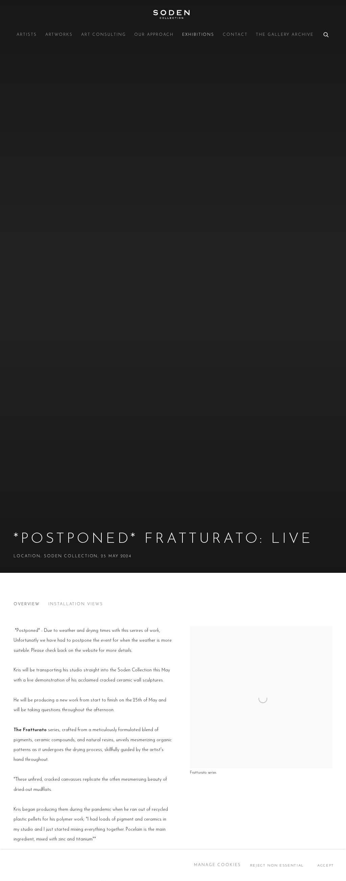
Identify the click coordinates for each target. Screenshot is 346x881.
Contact (235, 35)
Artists (26, 35)
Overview (27, 604)
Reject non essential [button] (277, 865)
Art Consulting (103, 35)
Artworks (59, 35)
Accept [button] (325, 865)
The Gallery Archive (284, 35)
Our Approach (154, 35)
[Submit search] (326, 33)
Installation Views (75, 604)
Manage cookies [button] (217, 865)
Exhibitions (198, 35)
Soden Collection (173, 14)
